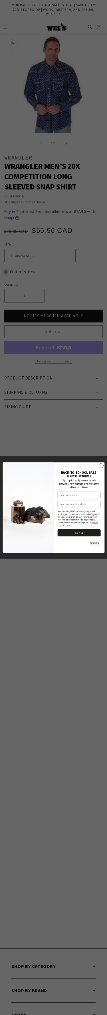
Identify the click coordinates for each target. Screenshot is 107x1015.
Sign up (79, 532)
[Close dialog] (101, 465)
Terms (66, 525)
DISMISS (94, 543)
